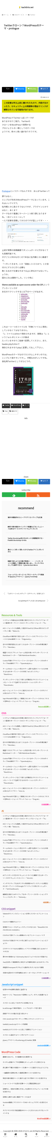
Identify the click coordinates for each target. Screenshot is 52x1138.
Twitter (7, 405)
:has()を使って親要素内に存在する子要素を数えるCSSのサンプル (26, 962)
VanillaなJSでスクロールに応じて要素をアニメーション (22, 1029)
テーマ (27, 405)
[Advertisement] (26, 58)
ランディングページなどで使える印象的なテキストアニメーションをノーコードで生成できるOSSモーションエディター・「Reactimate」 (25, 682)
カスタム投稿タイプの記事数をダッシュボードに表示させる (24, 1062)
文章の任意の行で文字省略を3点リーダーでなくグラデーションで (26, 973)
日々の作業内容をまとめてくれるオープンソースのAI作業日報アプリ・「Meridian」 (25, 645)
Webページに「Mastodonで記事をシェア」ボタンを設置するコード (25, 996)
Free (6, 411)
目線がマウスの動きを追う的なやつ (15, 1013)
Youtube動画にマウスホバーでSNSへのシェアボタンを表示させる (25, 1103)
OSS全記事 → (45, 804)
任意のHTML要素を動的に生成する (15, 989)
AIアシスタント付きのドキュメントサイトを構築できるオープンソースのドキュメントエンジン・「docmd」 (25, 876)
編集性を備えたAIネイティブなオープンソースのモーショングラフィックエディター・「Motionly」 (25, 895)
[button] (47, 632)
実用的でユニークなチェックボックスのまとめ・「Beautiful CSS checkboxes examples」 (25, 928)
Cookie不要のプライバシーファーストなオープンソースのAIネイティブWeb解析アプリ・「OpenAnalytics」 (25, 661)
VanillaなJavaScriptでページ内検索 (15, 1024)
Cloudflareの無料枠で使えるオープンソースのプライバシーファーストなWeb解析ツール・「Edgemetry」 (25, 735)
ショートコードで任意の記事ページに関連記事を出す (22, 1083)
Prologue (6, 191)
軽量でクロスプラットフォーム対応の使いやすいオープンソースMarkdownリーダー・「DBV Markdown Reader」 (25, 653)
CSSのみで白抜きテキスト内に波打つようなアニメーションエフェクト (25, 941)
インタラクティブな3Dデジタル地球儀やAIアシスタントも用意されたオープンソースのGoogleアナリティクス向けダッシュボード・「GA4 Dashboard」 (25, 886)
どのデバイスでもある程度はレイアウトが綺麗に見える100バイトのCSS (25, 950)
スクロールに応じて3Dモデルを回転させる (18, 1003)
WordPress (17, 405)
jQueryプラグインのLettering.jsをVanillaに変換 (19, 1040)
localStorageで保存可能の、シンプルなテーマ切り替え (22, 1008)
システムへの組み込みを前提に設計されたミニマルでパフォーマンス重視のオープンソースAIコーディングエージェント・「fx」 (25, 621)
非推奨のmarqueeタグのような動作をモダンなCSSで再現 (23, 967)
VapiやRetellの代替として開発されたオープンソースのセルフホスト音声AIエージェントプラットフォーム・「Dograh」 (26, 699)
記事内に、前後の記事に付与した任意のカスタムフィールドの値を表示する (25, 1090)
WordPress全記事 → (43, 1118)
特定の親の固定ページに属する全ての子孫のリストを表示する (25, 1078)
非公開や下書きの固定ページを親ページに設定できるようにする (25, 1067)
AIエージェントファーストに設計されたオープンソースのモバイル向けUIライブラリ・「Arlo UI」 (25, 691)
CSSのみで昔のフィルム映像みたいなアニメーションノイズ (24, 935)
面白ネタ (14, 411)
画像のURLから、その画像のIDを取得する (17, 1057)
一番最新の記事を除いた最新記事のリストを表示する (22, 1073)
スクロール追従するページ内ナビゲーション (18, 1035)
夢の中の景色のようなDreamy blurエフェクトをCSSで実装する (25, 957)
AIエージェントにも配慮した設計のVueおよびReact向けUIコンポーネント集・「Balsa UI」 (26, 727)
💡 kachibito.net (26, 7)
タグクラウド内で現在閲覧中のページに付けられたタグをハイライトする (25, 1111)
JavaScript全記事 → (43, 1045)
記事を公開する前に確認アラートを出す (17, 1097)
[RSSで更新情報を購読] (38, 494)
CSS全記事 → (46, 978)
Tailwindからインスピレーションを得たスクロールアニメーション (25, 914)
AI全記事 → (46, 902)
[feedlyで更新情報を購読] (14, 494)
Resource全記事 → (44, 706)
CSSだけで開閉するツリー (12, 922)
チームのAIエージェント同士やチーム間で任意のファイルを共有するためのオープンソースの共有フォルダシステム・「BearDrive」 (25, 671)
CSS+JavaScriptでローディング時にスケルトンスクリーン (23, 1019)
